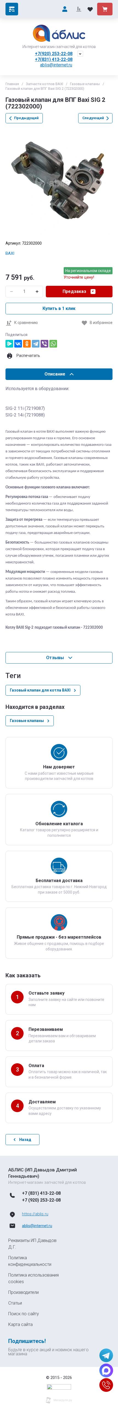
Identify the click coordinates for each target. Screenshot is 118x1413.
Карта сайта (20, 1324)
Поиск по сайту (23, 1313)
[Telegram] (36, 344)
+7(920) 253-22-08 (53, 53)
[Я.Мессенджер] (9, 344)
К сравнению (26, 322)
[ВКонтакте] (18, 344)
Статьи (15, 1303)
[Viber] (44, 344)
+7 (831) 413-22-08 (41, 1193)
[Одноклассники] (27, 344)
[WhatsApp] (53, 344)
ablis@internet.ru (56, 65)
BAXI (9, 253)
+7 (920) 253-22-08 (41, 1200)
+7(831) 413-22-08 (53, 59)
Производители (23, 1292)
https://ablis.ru (35, 1213)
